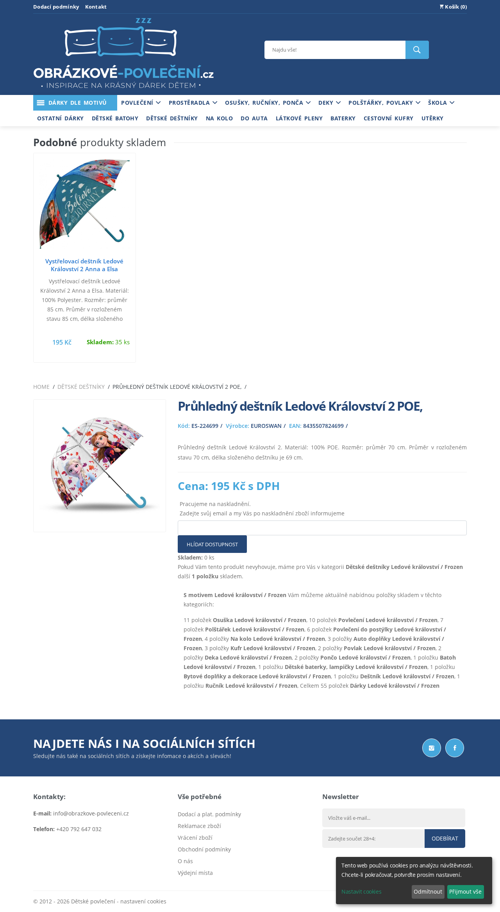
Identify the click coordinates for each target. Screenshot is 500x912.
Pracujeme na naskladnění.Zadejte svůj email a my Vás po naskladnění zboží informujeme (262, 508)
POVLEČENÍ (138, 102)
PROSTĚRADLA (190, 102)
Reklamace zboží (199, 826)
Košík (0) (455, 6)
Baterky (343, 118)
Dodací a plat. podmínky (209, 814)
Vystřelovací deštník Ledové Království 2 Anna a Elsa (84, 265)
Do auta (254, 118)
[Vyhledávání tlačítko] (417, 50)
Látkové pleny (299, 118)
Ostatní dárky (60, 118)
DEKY (327, 102)
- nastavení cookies (140, 901)
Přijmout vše (465, 891)
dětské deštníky (81, 386)
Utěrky (432, 118)
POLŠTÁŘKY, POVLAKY (382, 102)
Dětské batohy (115, 118)
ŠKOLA (439, 102)
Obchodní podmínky (204, 849)
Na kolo (219, 118)
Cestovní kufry (389, 118)
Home (41, 386)
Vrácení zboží (195, 837)
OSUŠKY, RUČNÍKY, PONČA (265, 102)
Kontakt (96, 6)
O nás (185, 861)
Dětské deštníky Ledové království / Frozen (404, 566)
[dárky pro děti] (123, 90)
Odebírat (445, 838)
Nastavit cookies (361, 891)
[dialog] (414, 880)
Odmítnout (428, 891)
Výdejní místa (195, 872)
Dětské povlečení (93, 901)
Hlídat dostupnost (212, 544)
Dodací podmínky (56, 6)
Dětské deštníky (172, 118)
